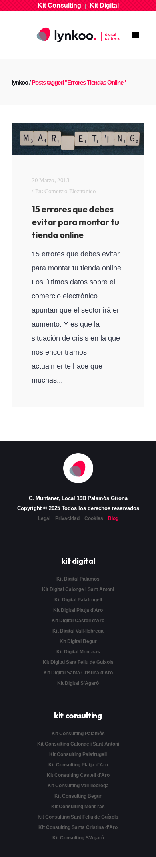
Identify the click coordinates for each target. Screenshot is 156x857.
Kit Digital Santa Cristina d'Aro (78, 673)
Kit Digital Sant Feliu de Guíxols (78, 662)
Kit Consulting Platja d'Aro (78, 765)
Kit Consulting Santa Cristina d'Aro (78, 827)
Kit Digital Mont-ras (78, 652)
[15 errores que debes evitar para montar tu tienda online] (78, 139)
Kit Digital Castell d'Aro (78, 620)
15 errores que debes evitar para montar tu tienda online (75, 222)
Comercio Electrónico (70, 191)
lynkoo (20, 82)
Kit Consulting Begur (78, 796)
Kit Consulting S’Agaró (78, 838)
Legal (44, 518)
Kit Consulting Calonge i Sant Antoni (78, 744)
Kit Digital (104, 5)
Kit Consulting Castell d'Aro (78, 775)
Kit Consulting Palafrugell (78, 754)
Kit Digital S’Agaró (78, 683)
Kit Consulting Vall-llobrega (78, 785)
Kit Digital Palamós (78, 579)
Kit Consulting (59, 5)
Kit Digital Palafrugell (78, 600)
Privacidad (67, 518)
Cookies (93, 518)
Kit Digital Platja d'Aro (78, 610)
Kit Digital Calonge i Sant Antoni (78, 589)
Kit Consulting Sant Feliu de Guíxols (78, 817)
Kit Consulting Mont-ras (78, 806)
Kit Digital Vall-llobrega (78, 631)
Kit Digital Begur (78, 641)
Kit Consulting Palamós (78, 733)
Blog (113, 518)
